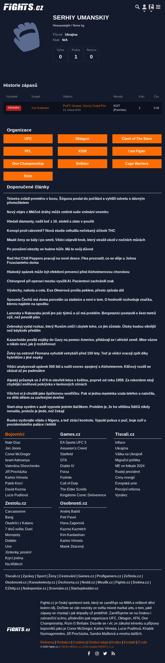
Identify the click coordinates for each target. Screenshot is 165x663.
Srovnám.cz (58, 588)
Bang (9, 517)
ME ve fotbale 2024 (130, 466)
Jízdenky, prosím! (18, 552)
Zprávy (28, 576)
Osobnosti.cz (16, 582)
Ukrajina (121, 448)
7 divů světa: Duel (18, 529)
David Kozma (15, 489)
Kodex (116, 642)
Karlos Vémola (16, 477)
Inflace (120, 442)
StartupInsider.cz (84, 588)
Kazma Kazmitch (73, 529)
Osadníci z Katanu (19, 523)
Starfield (66, 454)
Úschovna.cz (68, 582)
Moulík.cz (105, 582)
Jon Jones (13, 448)
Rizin (28, 176)
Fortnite (66, 477)
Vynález (121, 495)
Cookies (79, 642)
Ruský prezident (127, 472)
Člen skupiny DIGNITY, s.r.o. (99, 646)
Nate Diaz (12, 442)
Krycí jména (14, 558)
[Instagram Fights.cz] (97, 653)
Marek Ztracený (72, 546)
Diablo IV (67, 466)
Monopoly (12, 535)
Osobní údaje (98, 642)
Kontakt (130, 642)
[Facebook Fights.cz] (89, 653)
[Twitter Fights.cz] (105, 653)
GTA (63, 460)
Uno (8, 546)
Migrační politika (127, 460)
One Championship (28, 163)
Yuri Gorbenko (40, 108)
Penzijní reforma (127, 489)
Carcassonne (15, 511)
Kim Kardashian (72, 535)
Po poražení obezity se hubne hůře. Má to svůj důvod (50, 249)
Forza (64, 472)
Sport (41, 576)
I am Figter (136, 151)
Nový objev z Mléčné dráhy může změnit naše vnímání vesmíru (57, 212)
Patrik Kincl (14, 483)
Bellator (82, 163)
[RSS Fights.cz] (113, 653)
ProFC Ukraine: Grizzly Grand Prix (84, 105)
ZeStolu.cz (132, 576)
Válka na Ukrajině (128, 454)
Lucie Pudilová (16, 495)
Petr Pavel (68, 517)
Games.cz (86, 576)
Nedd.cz (88, 582)
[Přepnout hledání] (137, 7)
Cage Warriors (136, 163)
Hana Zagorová (72, 523)
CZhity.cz (12, 588)
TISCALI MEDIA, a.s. (71, 646)
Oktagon (82, 139)
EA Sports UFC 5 (73, 442)
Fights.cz (122, 582)
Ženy (52, 576)
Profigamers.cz (109, 576)
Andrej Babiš (70, 511)
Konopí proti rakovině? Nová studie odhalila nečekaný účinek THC (61, 230)
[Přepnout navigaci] (144, 7)
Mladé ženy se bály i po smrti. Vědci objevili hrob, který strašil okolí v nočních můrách (76, 240)
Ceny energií (125, 477)
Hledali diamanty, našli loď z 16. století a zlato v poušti (50, 221)
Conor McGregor (18, 454)
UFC (28, 139)
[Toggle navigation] (158, 7)
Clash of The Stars (137, 139)
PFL (28, 151)
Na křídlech (14, 564)
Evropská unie (126, 483)
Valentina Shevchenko (22, 466)
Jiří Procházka (16, 472)
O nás (142, 642)
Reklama (47, 642)
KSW (82, 151)
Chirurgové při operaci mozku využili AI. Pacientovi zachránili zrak (60, 281)
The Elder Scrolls (73, 489)
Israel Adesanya (17, 460)
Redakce (63, 642)
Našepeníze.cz (34, 588)
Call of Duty (69, 483)
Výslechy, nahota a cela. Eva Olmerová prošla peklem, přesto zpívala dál (65, 290)
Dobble (10, 540)
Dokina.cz (141, 582)
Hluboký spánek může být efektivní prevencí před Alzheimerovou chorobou (68, 272)
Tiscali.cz (12, 576)
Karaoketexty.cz (42, 582)
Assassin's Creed (73, 448)
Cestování (67, 576)
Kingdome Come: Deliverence (83, 495)
